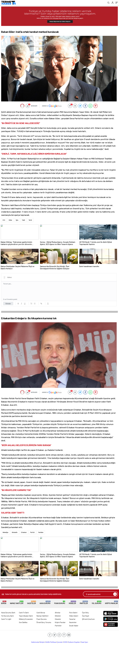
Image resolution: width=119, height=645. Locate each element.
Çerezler (60, 642)
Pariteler (84, 602)
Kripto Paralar (111, 602)
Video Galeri (73, 616)
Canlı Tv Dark (24, 613)
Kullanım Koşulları (74, 642)
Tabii (23, 220)
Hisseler (72, 602)
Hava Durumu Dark (8, 613)
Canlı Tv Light (6, 619)
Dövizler (58, 616)
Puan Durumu (59, 602)
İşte (17, 220)
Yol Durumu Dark (7, 616)
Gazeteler (31, 602)
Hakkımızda (35, 642)
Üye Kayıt (85, 616)
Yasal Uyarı (84, 642)
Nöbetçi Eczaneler (26, 619)
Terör (30, 220)
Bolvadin (14, 532)
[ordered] (31, 303)
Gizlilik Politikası (51, 642)
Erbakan (24, 532)
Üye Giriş (85, 613)
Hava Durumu (45, 602)
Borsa (3, 602)
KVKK (65, 642)
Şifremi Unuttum (88, 619)
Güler (10, 220)
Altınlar (57, 613)
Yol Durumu (96, 602)
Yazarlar (72, 619)
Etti (4, 220)
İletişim (42, 642)
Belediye (5, 532)
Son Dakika (23, 622)
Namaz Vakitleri (16, 602)
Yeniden (40, 532)
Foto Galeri (73, 613)
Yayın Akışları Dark (26, 616)
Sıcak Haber (73, 626)
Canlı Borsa (40, 613)
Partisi (32, 532)
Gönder (8, 303)
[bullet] (34, 303)
